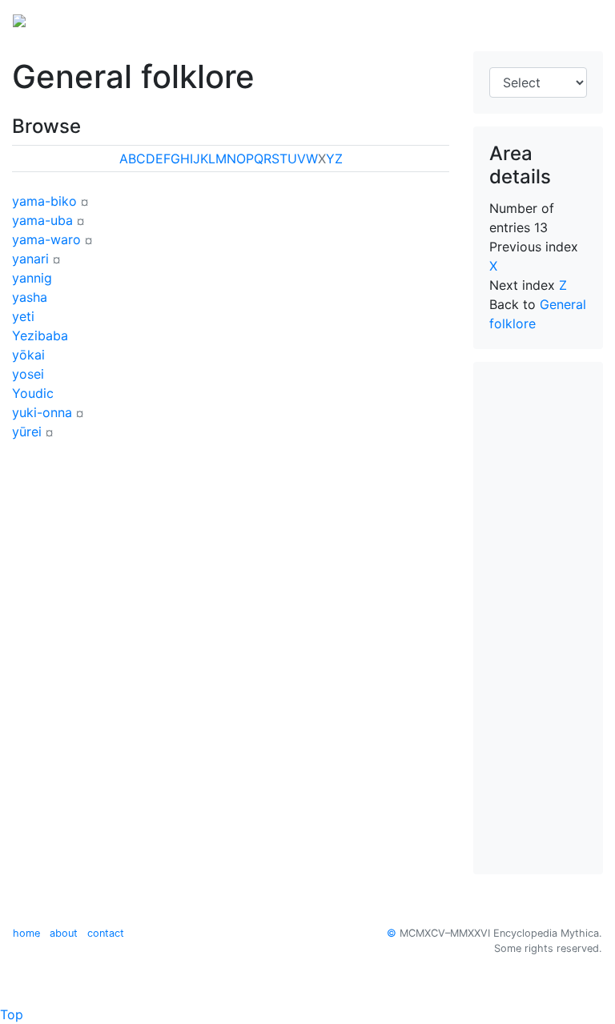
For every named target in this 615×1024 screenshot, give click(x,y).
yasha (29, 297)
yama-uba (42, 220)
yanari (30, 259)
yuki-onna (42, 412)
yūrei (27, 432)
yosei (28, 374)
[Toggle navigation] (579, 19)
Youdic (33, 393)
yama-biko (44, 201)
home (26, 933)
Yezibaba (40, 335)
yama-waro (46, 239)
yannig (32, 278)
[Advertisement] (538, 618)
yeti (23, 316)
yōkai (28, 355)
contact (105, 933)
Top (11, 1014)
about (64, 933)
